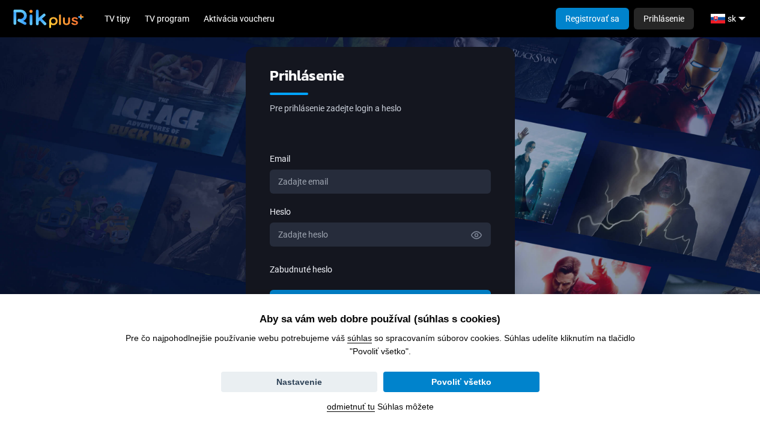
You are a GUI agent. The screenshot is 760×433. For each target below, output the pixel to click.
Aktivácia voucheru (239, 18)
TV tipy (117, 18)
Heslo (280, 211)
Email (280, 159)
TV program (167, 18)
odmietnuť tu (351, 406)
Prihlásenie (663, 18)
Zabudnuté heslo (301, 269)
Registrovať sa (592, 18)
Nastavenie (299, 382)
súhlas (359, 338)
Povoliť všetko (461, 382)
